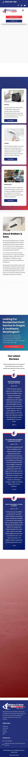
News (4, 733)
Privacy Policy (14, 752)
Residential (5, 726)
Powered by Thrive (14, 755)
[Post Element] (14, 589)
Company (5, 732)
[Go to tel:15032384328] (14, 2)
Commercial (5, 728)
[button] (18, 5)
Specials (4, 730)
